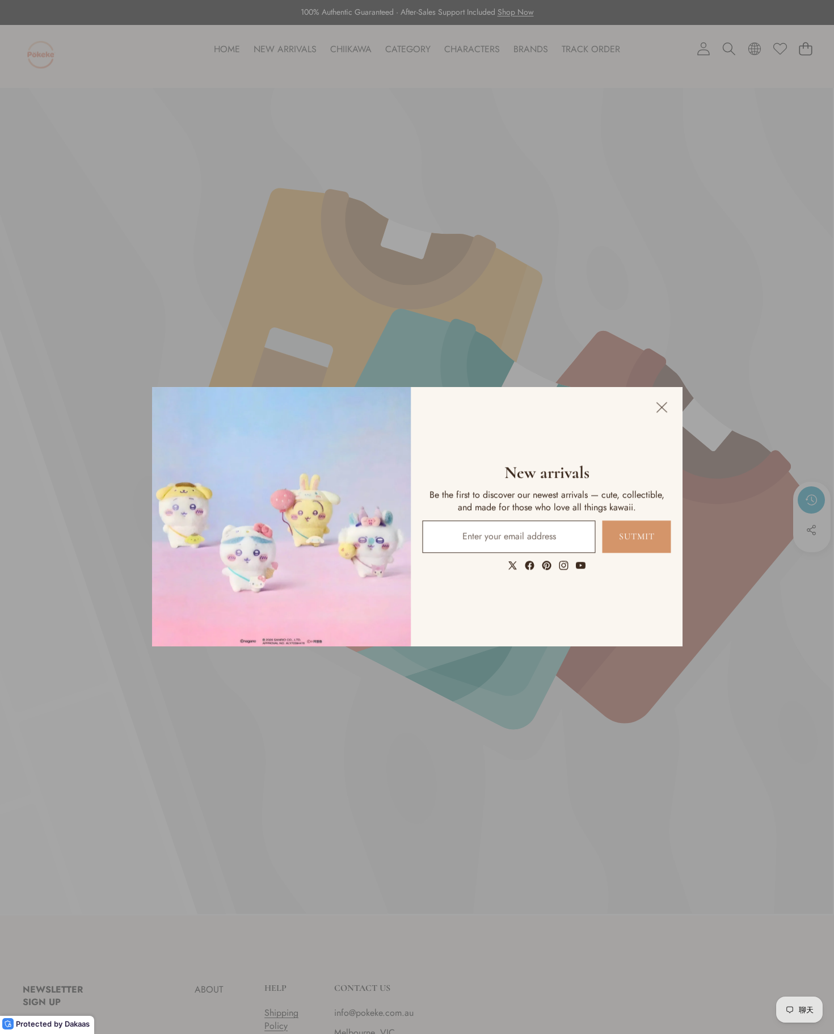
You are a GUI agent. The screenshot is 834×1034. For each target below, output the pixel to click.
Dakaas (77, 1023)
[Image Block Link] (281, 516)
